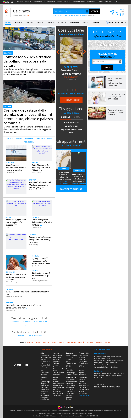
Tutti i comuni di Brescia (102, 350)
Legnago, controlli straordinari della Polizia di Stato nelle (41, 261)
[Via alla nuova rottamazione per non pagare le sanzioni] (16, 153)
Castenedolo (105, 358)
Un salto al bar (71, 126)
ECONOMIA (29, 139)
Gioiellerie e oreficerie (57, 358)
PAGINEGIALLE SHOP (54, 2)
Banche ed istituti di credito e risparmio (84, 357)
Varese (103, 378)
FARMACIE (61, 22)
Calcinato (21, 11)
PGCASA (67, 2)
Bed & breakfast (35, 335)
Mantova (101, 376)
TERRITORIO (8, 53)
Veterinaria (57, 395)
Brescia (103, 373)
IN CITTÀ (81, 342)
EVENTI (40, 22)
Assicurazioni (83, 361)
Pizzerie (26, 321)
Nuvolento (114, 367)
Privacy (58, 413)
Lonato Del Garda (109, 356)
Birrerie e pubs (40, 321)
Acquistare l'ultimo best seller (71, 131)
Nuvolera (121, 360)
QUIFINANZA (98, 410)
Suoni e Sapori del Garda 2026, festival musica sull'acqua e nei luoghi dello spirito (79, 178)
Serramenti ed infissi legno (45, 366)
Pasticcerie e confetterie (70, 394)
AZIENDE (18, 22)
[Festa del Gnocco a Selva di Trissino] (71, 50)
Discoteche (82, 387)
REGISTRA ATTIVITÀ (117, 22)
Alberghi (20, 335)
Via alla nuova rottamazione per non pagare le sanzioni (16, 167)
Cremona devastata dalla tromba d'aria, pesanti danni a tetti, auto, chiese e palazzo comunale (28, 116)
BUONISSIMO (108, 410)
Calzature (56, 361)
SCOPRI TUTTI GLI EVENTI (71, 100)
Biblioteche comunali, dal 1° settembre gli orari (41, 275)
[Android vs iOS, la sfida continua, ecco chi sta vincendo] (16, 262)
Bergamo (97, 373)
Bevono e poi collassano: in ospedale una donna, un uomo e (40, 239)
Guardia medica (58, 387)
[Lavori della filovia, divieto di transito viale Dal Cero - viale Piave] (42, 203)
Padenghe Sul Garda (101, 363)
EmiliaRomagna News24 (39, 281)
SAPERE (61, 342)
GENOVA (84, 16)
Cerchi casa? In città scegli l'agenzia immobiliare (116, 96)
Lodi (95, 376)
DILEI (100, 2)
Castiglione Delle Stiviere (102, 360)
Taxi (42, 380)
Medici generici (58, 385)
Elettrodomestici (46, 357)
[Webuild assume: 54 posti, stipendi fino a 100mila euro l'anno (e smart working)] (42, 150)
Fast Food (29, 325)
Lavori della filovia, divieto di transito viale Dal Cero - (42, 222)
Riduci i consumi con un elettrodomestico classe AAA (115, 82)
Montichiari (98, 356)
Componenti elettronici (45, 374)
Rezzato (114, 360)
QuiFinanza (10, 172)
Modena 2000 (10, 310)
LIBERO (20, 2)
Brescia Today (36, 172)
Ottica (55, 371)
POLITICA (19, 139)
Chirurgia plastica (72, 375)
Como (109, 373)
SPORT (49, 139)
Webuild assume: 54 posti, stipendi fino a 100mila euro (41, 167)
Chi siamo (42, 413)
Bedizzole (119, 356)
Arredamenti (45, 355)
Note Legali (51, 413)
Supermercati (70, 380)
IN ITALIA (91, 16)
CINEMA (50, 22)
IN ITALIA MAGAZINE (101, 387)
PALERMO (72, 16)
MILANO (59, 16)
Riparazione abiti (58, 369)
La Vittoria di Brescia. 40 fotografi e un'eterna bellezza (63, 175)
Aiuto (90, 413)
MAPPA (96, 22)
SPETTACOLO (40, 139)
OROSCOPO (71, 342)
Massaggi (69, 369)
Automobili (44, 397)
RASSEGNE (79, 171)
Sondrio (97, 378)
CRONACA (7, 106)
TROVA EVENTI (84, 395)
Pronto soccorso (58, 383)
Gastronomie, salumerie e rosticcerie (70, 387)
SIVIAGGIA (108, 2)
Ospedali (56, 382)
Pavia (119, 376)
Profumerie (70, 371)
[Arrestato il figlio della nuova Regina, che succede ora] (16, 203)
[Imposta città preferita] (6, 11)
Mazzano (97, 358)
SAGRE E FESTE (71, 67)
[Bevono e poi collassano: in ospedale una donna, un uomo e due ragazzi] (16, 237)
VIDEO (54, 342)
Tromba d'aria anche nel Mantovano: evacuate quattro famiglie (40, 185)
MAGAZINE (74, 22)
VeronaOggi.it (36, 227)
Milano (108, 376)
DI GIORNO (65, 117)
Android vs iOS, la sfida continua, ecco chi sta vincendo (16, 277)
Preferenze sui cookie (79, 413)
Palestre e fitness (71, 355)
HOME (8, 22)
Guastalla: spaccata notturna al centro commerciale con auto (23, 306)
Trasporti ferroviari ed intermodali (45, 385)
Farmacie (56, 380)
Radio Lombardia (34, 190)
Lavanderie (57, 367)
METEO (86, 22)
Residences (82, 391)
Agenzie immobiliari (82, 374)
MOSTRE (64, 169)
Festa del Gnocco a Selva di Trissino (71, 72)
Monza (114, 376)
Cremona (116, 373)
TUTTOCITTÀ (91, 2)
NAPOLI (65, 16)
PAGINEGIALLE (39, 2)
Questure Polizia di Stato (40, 266)
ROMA (54, 16)
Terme (68, 361)
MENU (117, 2)
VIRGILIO (28, 2)
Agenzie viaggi (45, 382)
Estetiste (69, 367)
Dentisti (55, 389)
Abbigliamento (58, 355)
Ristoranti (15, 321)
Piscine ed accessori (69, 358)
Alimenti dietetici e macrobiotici (71, 382)
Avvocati (82, 371)
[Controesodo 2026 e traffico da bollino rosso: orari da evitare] (29, 41)
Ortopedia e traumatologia (58, 392)
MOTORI (46, 342)
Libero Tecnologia (12, 282)
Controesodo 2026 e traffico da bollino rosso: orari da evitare (27, 61)
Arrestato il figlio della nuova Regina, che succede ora (16, 222)
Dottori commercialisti (83, 368)
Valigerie (56, 363)
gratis (72, 93)
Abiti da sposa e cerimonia (58, 374)
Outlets (55, 365)
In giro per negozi (71, 122)
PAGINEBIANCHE (79, 2)
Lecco (122, 373)
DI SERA (77, 117)
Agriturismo (83, 393)
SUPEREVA (117, 410)
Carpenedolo (113, 363)
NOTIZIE (29, 22)
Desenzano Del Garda (101, 365)
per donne (81, 93)
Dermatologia (70, 373)
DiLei (7, 227)
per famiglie (63, 93)
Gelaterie (69, 397)
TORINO (78, 16)
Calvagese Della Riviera (101, 367)
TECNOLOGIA (29, 142)
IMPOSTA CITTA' (114, 387)
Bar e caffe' (82, 383)
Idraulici (43, 359)
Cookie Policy (66, 413)
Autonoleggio (45, 389)
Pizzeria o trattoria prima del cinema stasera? (115, 112)
